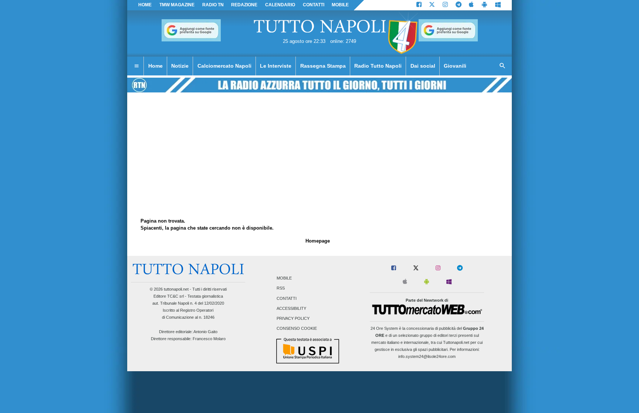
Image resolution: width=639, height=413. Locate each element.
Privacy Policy (293, 318)
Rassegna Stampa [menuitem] (323, 66)
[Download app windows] (498, 5)
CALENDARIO (280, 5)
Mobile (284, 278)
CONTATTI (313, 5)
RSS (281, 288)
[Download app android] (484, 5)
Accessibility (291, 308)
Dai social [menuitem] (422, 66)
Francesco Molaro (209, 338)
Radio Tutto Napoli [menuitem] (378, 66)
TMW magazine (177, 5)
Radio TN (213, 5)
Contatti (287, 298)
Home (145, 5)
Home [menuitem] (155, 66)
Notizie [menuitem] (180, 66)
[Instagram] (445, 5)
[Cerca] (502, 66)
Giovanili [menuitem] (455, 66)
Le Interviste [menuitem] (275, 66)
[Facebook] (419, 5)
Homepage (317, 241)
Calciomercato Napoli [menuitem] (224, 66)
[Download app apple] (471, 5)
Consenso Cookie (297, 328)
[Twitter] (432, 5)
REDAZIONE (244, 5)
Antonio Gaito (205, 331)
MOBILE (340, 5)
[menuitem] (136, 66)
